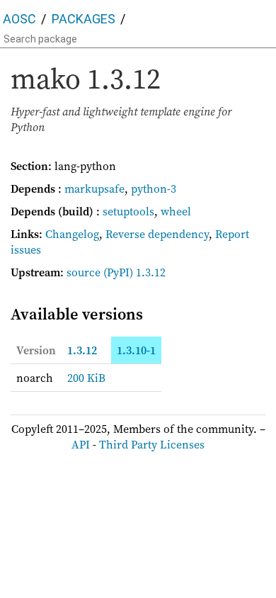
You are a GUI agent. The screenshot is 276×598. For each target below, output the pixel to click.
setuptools (128, 211)
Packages (83, 18)
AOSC (19, 18)
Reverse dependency (157, 234)
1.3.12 (82, 350)
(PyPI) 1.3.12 (134, 272)
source (83, 272)
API (80, 444)
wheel (176, 211)
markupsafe (94, 188)
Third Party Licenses (152, 444)
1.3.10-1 (136, 350)
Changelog (72, 234)
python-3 (153, 188)
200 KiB (86, 377)
